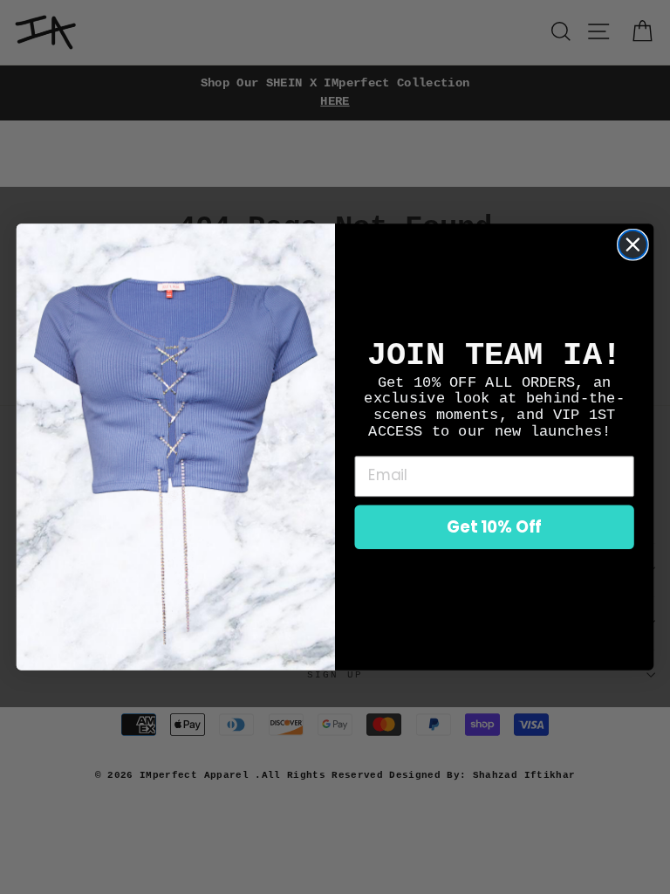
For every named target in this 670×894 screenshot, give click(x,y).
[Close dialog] (633, 244)
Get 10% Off (494, 526)
